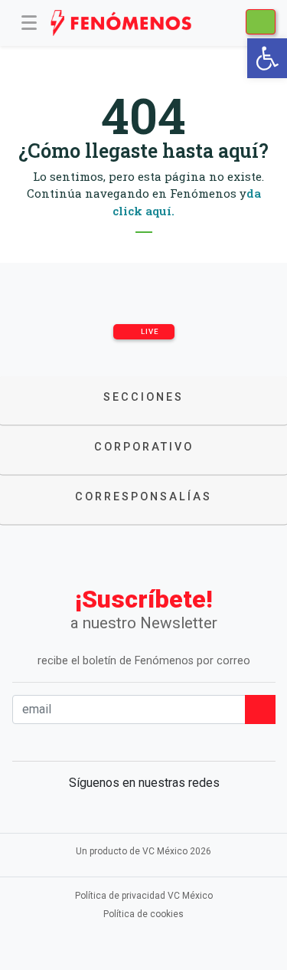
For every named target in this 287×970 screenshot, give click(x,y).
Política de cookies (143, 914)
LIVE (149, 331)
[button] (267, 58)
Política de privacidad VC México (144, 895)
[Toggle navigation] (29, 23)
